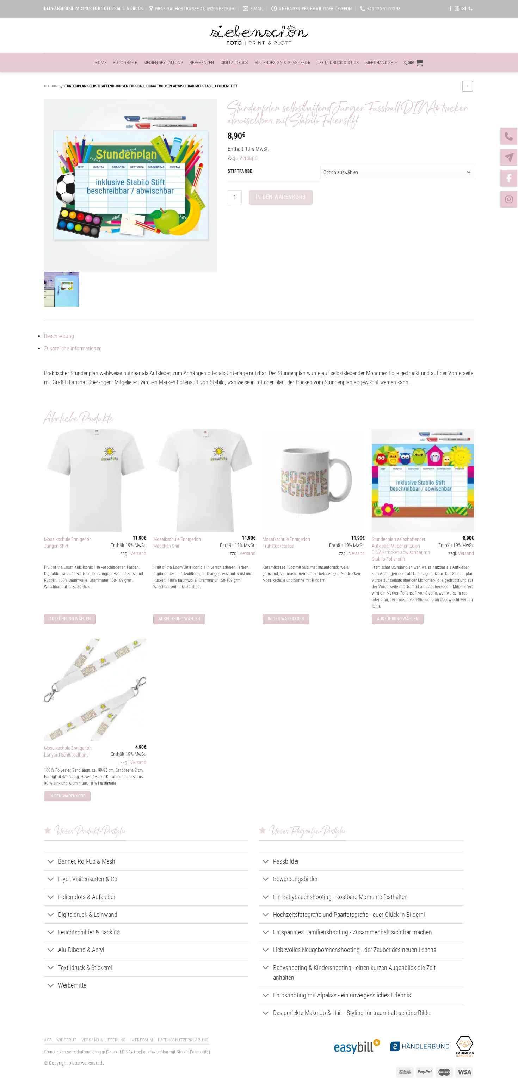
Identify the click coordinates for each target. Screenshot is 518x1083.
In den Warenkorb (281, 197)
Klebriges (52, 86)
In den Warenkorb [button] (286, 618)
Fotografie (125, 62)
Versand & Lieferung (103, 1040)
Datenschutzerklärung (183, 1040)
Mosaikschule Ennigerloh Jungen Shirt (68, 542)
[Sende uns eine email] (464, 8)
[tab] (259, 336)
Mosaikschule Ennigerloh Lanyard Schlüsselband (68, 751)
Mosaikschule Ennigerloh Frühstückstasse (286, 542)
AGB (48, 1040)
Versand (248, 158)
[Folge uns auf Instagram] (457, 8)
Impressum (141, 1040)
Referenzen (202, 62)
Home (100, 62)
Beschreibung (59, 336)
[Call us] (470, 8)
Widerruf (66, 1040)
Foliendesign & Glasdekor (282, 62)
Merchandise (379, 62)
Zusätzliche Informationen (73, 348)
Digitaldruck (234, 62)
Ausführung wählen (70, 618)
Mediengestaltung (163, 62)
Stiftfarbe (240, 171)
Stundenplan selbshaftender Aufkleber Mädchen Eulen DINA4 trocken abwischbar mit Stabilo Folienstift (401, 549)
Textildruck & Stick (338, 62)
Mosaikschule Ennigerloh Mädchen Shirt (177, 542)
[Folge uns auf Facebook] (450, 8)
